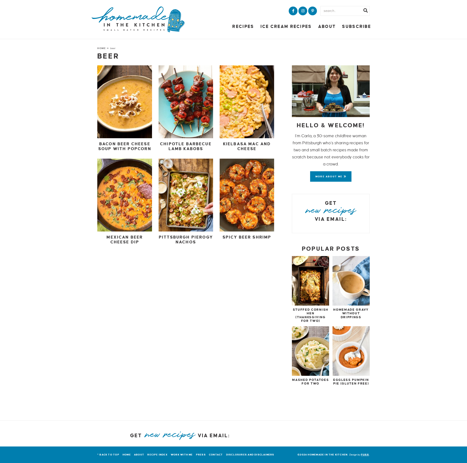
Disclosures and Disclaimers (250, 454)
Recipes (243, 26)
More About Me (329, 176)
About (327, 26)
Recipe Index (157, 454)
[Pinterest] (312, 11)
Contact (216, 454)
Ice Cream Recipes (286, 26)
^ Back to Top (108, 454)
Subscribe (356, 26)
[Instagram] (302, 11)
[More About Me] (331, 91)
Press (201, 454)
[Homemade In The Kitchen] (138, 19)
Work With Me (182, 454)
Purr (365, 454)
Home (101, 48)
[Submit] (365, 11)
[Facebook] (293, 11)
